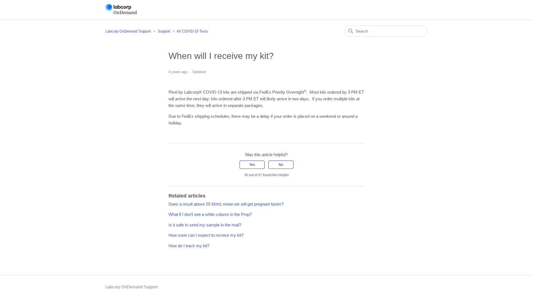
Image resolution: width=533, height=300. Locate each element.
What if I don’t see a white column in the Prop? (210, 214)
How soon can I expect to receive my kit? (206, 235)
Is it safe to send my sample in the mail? (205, 224)
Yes (252, 165)
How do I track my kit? (189, 245)
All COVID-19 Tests (192, 31)
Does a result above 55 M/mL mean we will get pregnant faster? (226, 204)
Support (164, 31)
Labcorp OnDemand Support (128, 31)
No (281, 165)
